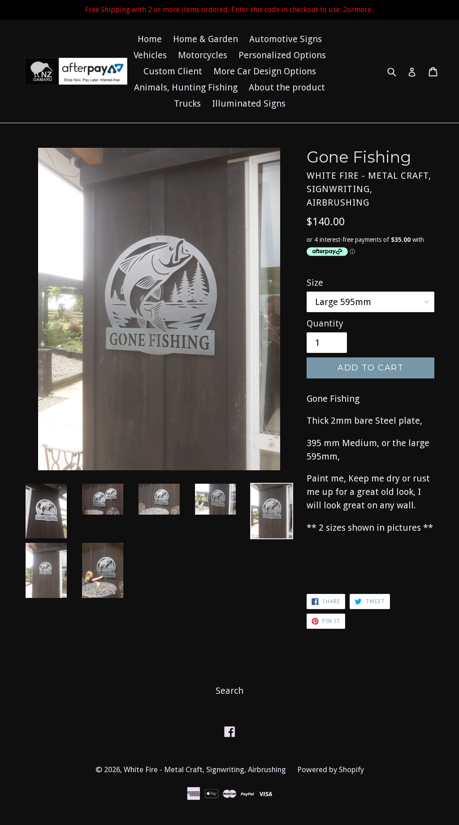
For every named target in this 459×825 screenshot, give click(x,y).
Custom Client (172, 71)
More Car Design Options (264, 71)
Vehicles (150, 55)
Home (150, 39)
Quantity (325, 323)
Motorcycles (202, 55)
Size (315, 282)
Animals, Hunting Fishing (186, 87)
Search (229, 690)
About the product (287, 87)
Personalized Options (282, 55)
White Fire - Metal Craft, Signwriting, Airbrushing (205, 769)
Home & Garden (205, 39)
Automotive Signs (285, 39)
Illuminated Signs (249, 103)
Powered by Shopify (330, 769)
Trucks (187, 103)
